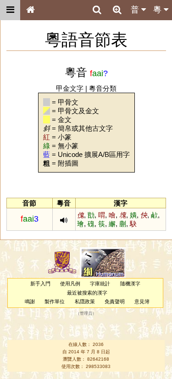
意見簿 (142, 301)
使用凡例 (70, 283)
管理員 (86, 314)
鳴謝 (30, 301)
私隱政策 (85, 301)
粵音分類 (103, 88)
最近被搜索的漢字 (87, 292)
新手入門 (40, 283)
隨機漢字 (130, 283)
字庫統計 (100, 283)
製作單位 (54, 301)
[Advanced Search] (117, 9)
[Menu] (10, 10)
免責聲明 (115, 301)
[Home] (30, 10)
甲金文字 (69, 88)
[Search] (97, 10)
